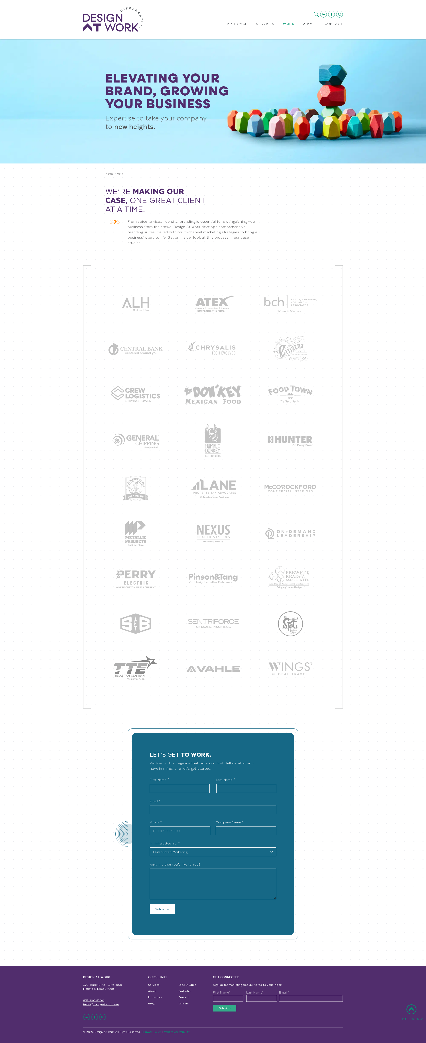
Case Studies (187, 984)
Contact (334, 24)
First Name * (159, 779)
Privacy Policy (152, 1032)
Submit (161, 909)
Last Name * (225, 779)
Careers (183, 1003)
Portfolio (184, 991)
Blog (151, 1003)
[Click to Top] (412, 1014)
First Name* (222, 992)
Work (289, 24)
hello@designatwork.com (101, 1004)
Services (265, 24)
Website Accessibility (177, 1032)
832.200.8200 (93, 1000)
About (309, 24)
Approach (237, 24)
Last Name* (255, 992)
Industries (155, 997)
